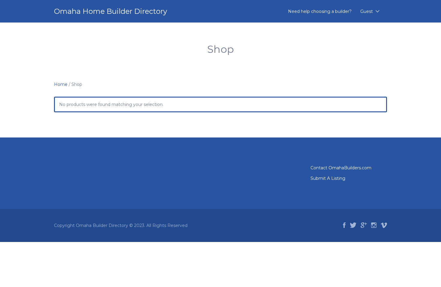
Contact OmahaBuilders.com (340, 168)
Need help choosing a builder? (320, 11)
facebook (344, 225)
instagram (373, 225)
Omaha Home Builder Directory (110, 11)
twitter (353, 225)
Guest (366, 11)
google (364, 225)
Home (61, 84)
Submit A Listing (327, 178)
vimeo (384, 225)
